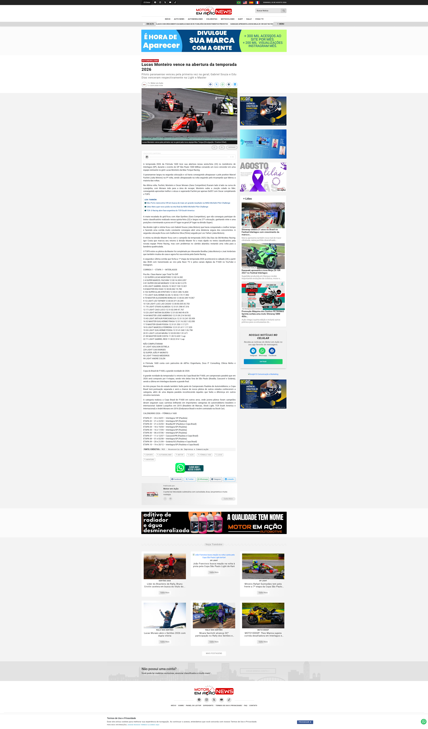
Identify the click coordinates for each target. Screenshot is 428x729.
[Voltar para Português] (238, 2)
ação (191, 455)
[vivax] (263, 144)
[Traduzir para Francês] (257, 2)
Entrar (147, 2)
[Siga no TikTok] (175, 2)
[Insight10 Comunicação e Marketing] (214, 41)
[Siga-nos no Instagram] (206, 699)
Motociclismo (228, 19)
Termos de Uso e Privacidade (229, 705)
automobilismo (165, 455)
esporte (149, 455)
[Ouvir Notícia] (147, 157)
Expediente (208, 705)
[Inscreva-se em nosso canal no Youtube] (221, 699)
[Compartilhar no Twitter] (216, 84)
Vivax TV (259, 19)
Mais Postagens (214, 653)
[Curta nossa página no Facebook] (199, 699)
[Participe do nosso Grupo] (189, 468)
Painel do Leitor (193, 705)
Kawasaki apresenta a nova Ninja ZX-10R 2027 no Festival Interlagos (244, 24)
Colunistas (212, 19)
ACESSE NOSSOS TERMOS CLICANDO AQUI (143, 725)
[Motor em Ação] (214, 10)
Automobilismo (196, 19)
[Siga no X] (165, 2)
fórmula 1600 (205, 455)
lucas (219, 455)
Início (168, 19)
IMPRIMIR (231, 147)
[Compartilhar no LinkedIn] (235, 84)
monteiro (150, 459)
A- (214, 147)
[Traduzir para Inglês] (245, 2)
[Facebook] (170, 498)
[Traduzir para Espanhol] (251, 2)
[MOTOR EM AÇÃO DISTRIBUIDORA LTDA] (214, 523)
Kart (241, 19)
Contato (253, 705)
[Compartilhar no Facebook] (210, 84)
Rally (250, 19)
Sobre (181, 705)
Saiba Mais (228, 499)
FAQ (245, 705)
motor (180, 455)
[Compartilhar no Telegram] (228, 84)
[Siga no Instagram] (160, 2)
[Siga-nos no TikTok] (228, 699)
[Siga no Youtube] (170, 2)
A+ (222, 147)
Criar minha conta (257, 671)
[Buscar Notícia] (283, 10)
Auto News (180, 19)
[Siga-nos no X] (214, 699)
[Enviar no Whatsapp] (222, 84)
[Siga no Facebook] (155, 2)
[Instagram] (165, 498)
